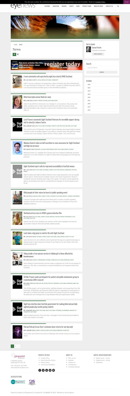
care (58, 236)
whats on (66, 330)
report (62, 170)
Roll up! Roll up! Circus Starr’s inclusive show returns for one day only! (48, 326)
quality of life (69, 236)
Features (47, 6)
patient (65, 196)
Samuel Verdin (96, 47)
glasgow (35, 196)
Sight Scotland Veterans (43, 126)
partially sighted (55, 216)
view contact (98, 54)
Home (15, 44)
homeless (54, 260)
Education (56, 6)
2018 (89, 110)
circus (43, 330)
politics (34, 216)
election (32, 218)
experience (76, 196)
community (55, 80)
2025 (89, 88)
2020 (89, 103)
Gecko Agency (69, 392)
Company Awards (74, 367)
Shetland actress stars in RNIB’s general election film (43, 213)
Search (102, 72)
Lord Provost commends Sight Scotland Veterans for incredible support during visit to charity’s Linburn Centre (51, 121)
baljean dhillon (38, 283)
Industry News (98, 6)
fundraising (41, 260)
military (67, 126)
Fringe (25, 171)
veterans (45, 170)
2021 (89, 100)
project (50, 283)
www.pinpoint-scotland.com (20, 367)
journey (69, 196)
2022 (89, 97)
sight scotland (59, 149)
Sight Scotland (40, 310)
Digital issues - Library (103, 358)
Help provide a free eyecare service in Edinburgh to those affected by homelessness (48, 255)
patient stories (43, 100)
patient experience (66, 216)
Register (71, 360)
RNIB (39, 196)
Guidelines (99, 362)
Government (65, 310)
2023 (89, 94)
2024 (73, 216)
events (47, 330)
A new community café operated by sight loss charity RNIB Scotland (48, 76)
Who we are (72, 358)
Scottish (56, 170)
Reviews (64, 6)
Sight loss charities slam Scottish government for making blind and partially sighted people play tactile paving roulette (50, 305)
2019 (89, 107)
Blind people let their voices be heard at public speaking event (45, 192)
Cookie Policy (45, 358)
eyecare (47, 260)
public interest (51, 196)
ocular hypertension (47, 149)
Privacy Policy (45, 362)
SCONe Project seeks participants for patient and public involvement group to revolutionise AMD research (51, 278)
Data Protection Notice (48, 360)
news (43, 80)
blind (47, 216)
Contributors (72, 365)
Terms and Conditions (48, 365)
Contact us (109, 6)
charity (34, 80)
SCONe (46, 283)
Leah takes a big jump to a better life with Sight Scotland (44, 232)
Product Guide (86, 6)
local (39, 80)
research (56, 283)
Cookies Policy (100, 2)
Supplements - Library (103, 360)
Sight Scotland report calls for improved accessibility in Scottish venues (49, 166)
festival (74, 170)
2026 (89, 84)
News (78, 6)
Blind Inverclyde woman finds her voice (37, 96)
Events (71, 6)
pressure (37, 149)
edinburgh (67, 260)
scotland (48, 80)
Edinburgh (68, 170)
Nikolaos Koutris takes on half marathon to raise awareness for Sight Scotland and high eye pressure (51, 144)
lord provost (61, 126)
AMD (74, 283)
